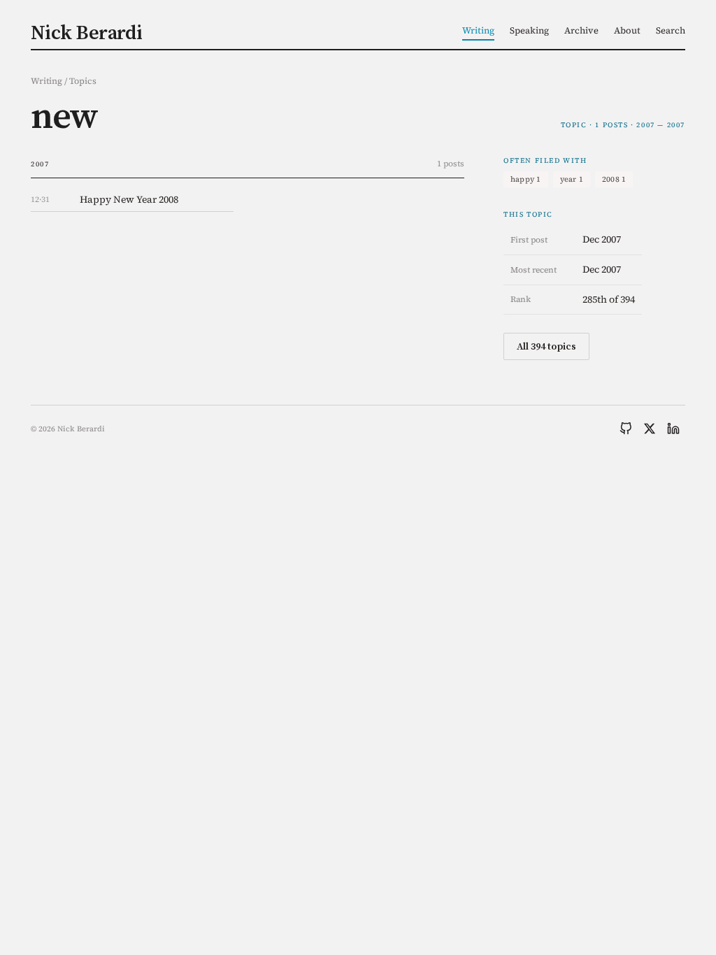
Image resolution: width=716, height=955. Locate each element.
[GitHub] (626, 428)
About (627, 30)
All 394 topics (546, 346)
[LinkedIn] (673, 428)
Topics (82, 81)
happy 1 (525, 179)
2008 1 (614, 179)
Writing (478, 30)
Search (670, 30)
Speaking (529, 30)
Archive (581, 30)
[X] (649, 428)
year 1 (571, 179)
